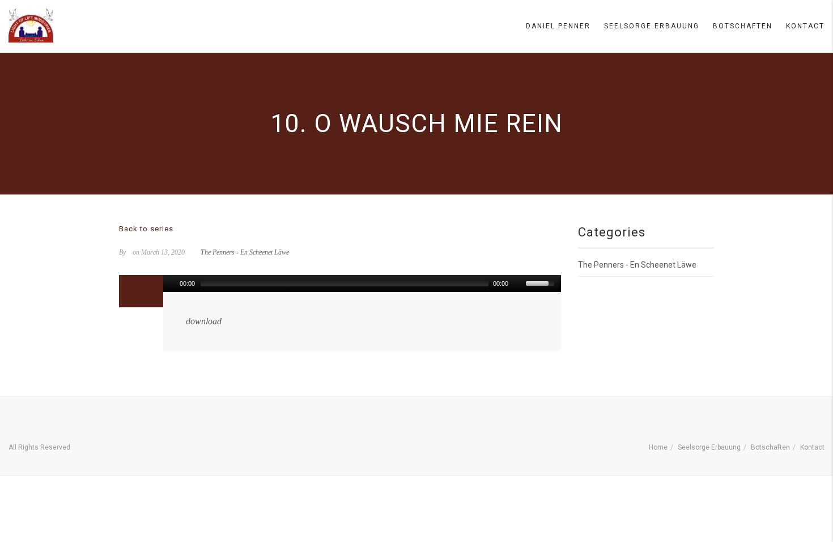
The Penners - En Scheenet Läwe (245, 252)
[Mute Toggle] (518, 283)
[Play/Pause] (170, 283)
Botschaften (742, 26)
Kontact (805, 26)
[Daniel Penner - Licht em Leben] (30, 26)
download (204, 321)
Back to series (146, 229)
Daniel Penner (558, 26)
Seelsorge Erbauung (651, 26)
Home (658, 447)
